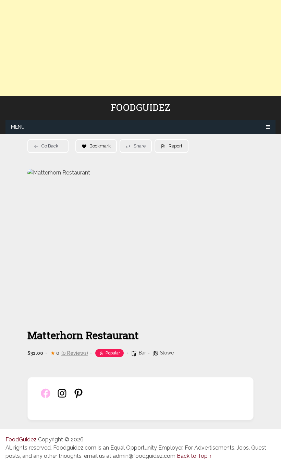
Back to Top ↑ (194, 456)
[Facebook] (45, 397)
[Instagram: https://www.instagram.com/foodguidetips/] (62, 397)
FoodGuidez (140, 107)
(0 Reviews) (74, 353)
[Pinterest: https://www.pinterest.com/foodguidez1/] (78, 397)
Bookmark (100, 145)
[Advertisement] (140, 48)
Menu (18, 127)
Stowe (167, 352)
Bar (142, 352)
